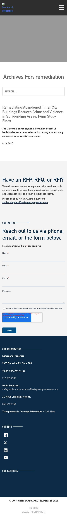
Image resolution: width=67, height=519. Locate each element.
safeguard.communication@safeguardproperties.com (30, 389)
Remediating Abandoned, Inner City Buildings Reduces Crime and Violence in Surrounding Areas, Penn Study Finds (32, 114)
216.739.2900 (9, 378)
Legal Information (33, 511)
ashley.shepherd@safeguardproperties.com (25, 202)
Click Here (50, 411)
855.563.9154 (9, 404)
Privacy (33, 508)
